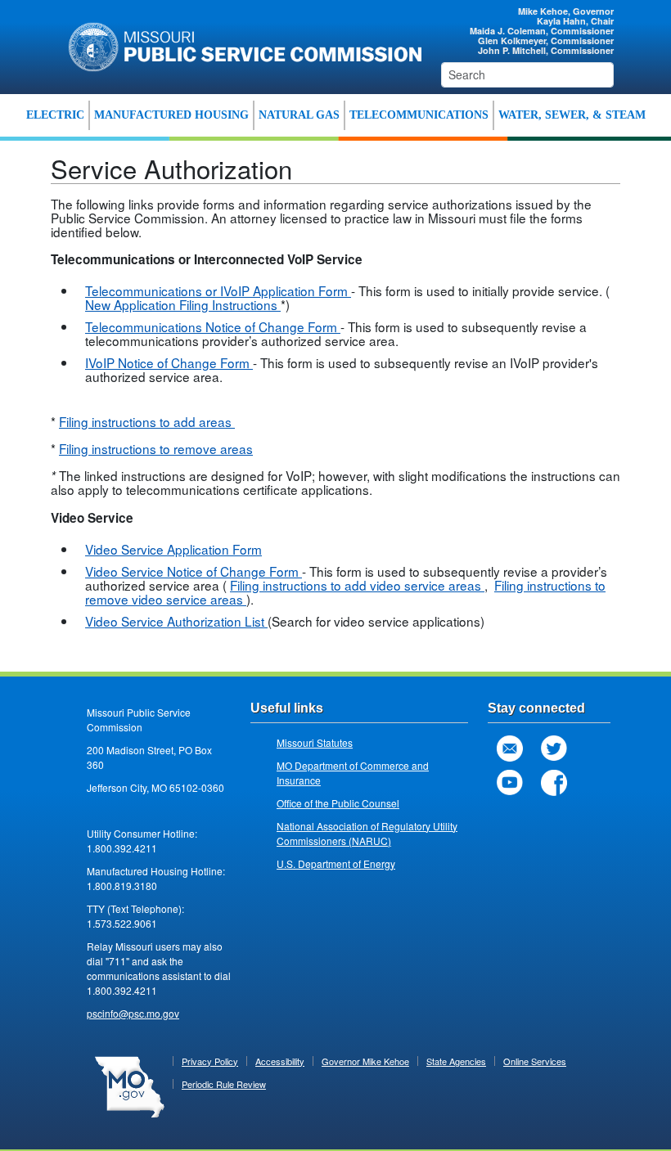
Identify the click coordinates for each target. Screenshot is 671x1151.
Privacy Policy (210, 1061)
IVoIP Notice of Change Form (169, 362)
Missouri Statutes (315, 742)
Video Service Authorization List (176, 621)
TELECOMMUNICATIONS (419, 115)
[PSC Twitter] (554, 748)
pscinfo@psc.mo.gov (133, 1013)
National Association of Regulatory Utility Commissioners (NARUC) (367, 833)
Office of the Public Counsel (338, 803)
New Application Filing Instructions (183, 304)
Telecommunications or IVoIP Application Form (218, 290)
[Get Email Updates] (510, 748)
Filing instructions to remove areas (156, 448)
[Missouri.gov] (129, 1085)
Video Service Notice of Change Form (193, 571)
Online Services (534, 1061)
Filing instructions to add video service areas (357, 585)
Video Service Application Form (173, 549)
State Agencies (456, 1061)
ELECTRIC (55, 115)
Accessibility (279, 1061)
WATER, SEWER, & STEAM (572, 115)
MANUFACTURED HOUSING (171, 115)
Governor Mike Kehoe (365, 1061)
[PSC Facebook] (554, 783)
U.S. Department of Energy (336, 863)
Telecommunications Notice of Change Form (212, 326)
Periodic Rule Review (224, 1083)
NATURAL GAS (299, 115)
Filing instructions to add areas (147, 421)
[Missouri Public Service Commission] (239, 45)
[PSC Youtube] (510, 783)
